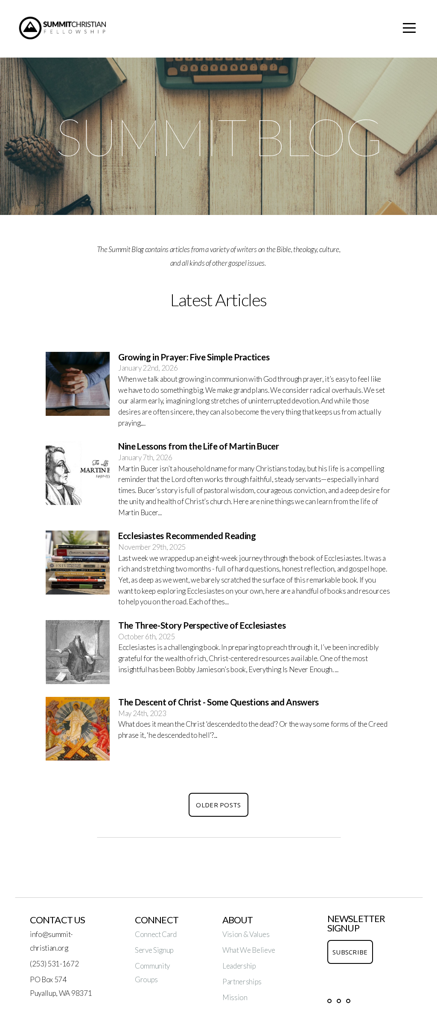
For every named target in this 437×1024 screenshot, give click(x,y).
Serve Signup (154, 950)
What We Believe (248, 950)
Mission (235, 997)
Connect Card (156, 934)
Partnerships (242, 981)
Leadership (239, 965)
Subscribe (350, 952)
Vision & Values (245, 934)
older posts (218, 805)
